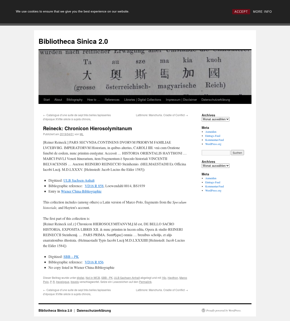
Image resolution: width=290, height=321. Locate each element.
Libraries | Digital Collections (142, 99)
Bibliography (75, 99)
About (58, 99)
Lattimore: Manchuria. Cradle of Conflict (162, 115)
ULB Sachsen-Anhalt (78, 180)
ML (82, 134)
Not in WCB (93, 277)
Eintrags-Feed (212, 135)
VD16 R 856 (94, 262)
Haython (173, 277)
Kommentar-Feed (214, 140)
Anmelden (210, 131)
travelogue (62, 282)
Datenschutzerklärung (215, 99)
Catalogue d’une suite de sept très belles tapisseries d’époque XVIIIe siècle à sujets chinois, (77, 117)
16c (164, 277)
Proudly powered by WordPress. (223, 310)
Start (47, 99)
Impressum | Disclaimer (181, 99)
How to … (93, 99)
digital (80, 277)
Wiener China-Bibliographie (81, 191)
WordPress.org (213, 144)
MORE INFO (262, 11)
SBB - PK (107, 277)
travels (75, 282)
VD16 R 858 (94, 185)
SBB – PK (71, 256)
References (112, 99)
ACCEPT (241, 11)
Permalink (145, 282)
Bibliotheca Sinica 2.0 (73, 41)
